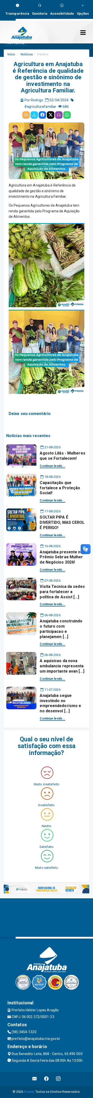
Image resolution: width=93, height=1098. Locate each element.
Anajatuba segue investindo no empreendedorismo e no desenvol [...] (60, 703)
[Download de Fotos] (34, 115)
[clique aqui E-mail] (34, 1078)
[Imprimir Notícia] (26, 115)
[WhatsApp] (67, 115)
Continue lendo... (52, 466)
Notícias (27, 54)
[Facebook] (42, 115)
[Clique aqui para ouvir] (58, 115)
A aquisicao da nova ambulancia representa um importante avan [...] (62, 666)
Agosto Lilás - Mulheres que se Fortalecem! (62, 456)
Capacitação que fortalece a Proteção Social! (60, 487)
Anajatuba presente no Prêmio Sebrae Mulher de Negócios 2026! (61, 557)
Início (11, 54)
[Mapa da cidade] (46, 917)
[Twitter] (50, 115)
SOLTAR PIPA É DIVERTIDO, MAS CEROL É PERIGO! (62, 522)
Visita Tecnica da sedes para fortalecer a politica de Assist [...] (62, 591)
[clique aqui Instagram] (58, 1078)
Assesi (29, 1092)
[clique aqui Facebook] (46, 1078)
